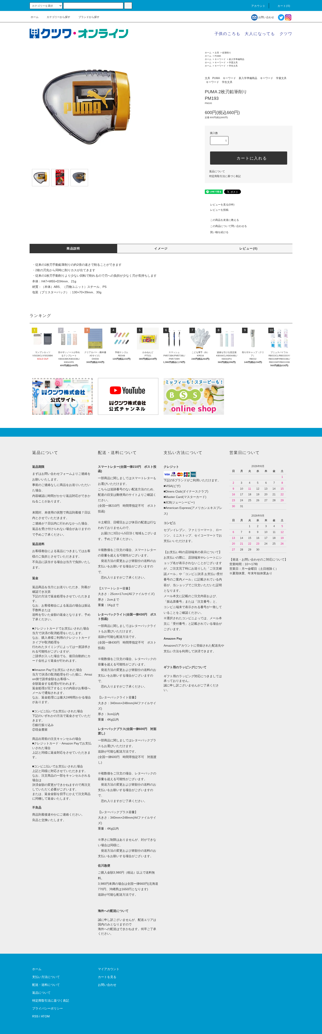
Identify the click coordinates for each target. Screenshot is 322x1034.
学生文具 (233, 66)
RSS (35, 1016)
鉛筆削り (226, 52)
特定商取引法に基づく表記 (225, 176)
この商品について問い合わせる (228, 226)
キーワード (220, 59)
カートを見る (107, 977)
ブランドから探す (88, 17)
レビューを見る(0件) (222, 204)
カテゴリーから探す (58, 17)
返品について (217, 171)
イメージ (161, 248)
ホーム (35, 17)
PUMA (218, 56)
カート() (284, 5)
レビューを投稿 (219, 209)
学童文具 (233, 62)
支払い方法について (46, 977)
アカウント (258, 5)
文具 (217, 52)
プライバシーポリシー (47, 1008)
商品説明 (73, 248)
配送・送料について (46, 985)
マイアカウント (108, 969)
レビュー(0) (248, 248)
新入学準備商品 (236, 59)
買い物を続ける (219, 232)
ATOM (45, 1016)
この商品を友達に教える (224, 220)
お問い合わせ (266, 17)
